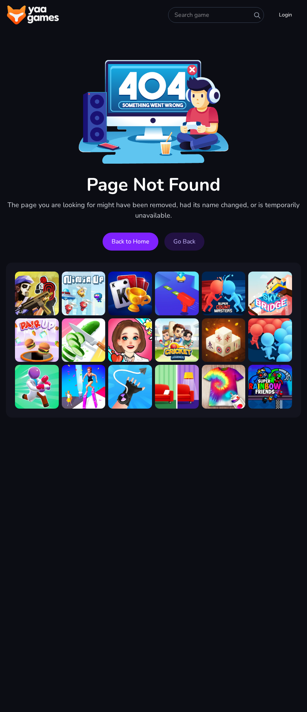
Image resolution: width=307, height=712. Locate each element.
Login (285, 14)
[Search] (257, 15)
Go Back (184, 241)
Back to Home (130, 241)
